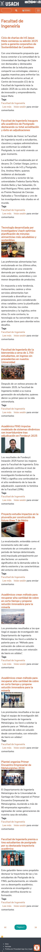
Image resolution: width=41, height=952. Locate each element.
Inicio (7, 944)
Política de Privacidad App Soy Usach (19, 949)
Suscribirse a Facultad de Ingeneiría (2, 937)
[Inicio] (9, 4)
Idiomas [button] (27, 10)
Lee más (6, 106)
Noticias (8, 946)
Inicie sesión (20, 106)
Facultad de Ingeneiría (13, 103)
